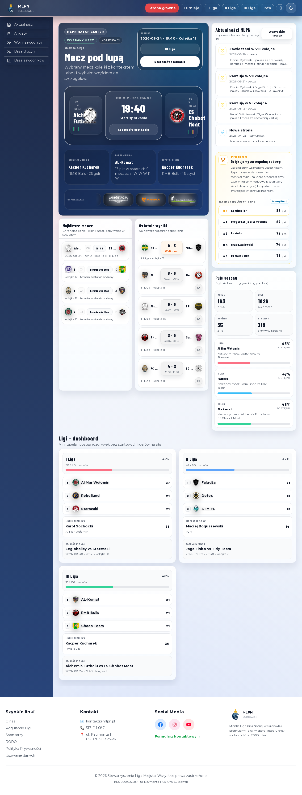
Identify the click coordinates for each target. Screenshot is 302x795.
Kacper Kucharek (81, 643)
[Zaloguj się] (280, 8)
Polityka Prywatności (23, 748)
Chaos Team (92, 626)
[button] (95, 251)
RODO (11, 742)
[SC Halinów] (198, 368)
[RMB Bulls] (145, 337)
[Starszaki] (75, 508)
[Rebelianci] (75, 495)
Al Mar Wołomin (95, 482)
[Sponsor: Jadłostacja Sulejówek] (101, 199)
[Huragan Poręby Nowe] (198, 275)
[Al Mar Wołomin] (68, 312)
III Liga (250, 8)
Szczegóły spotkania (169, 62)
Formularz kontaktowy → (178, 736)
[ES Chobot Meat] (177, 115)
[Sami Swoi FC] (198, 337)
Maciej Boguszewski (204, 526)
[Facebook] (160, 724)
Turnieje (191, 8)
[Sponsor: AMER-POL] (199, 199)
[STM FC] (196, 508)
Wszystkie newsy (276, 33)
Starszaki (89, 509)
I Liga (212, 8)
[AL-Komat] (122, 290)
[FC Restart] (68, 290)
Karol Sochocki (79, 526)
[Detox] (196, 495)
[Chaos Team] (122, 269)
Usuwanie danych (20, 755)
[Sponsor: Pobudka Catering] (134, 199)
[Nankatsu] (145, 247)
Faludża (208, 482)
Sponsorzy (14, 735)
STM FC (208, 509)
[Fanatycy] (122, 312)
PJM (189, 531)
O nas (10, 721)
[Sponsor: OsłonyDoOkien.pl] (166, 199)
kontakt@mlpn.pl (100, 721)
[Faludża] (198, 247)
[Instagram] (174, 724)
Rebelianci (90, 495)
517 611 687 (95, 728)
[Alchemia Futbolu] (89, 115)
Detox (207, 495)
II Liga (230, 8)
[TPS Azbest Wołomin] (198, 306)
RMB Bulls (90, 613)
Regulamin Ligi (18, 728)
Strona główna (162, 8)
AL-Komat (90, 599)
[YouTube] (188, 724)
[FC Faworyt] (68, 269)
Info (267, 8)
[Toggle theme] (291, 8)
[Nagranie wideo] (198, 287)
